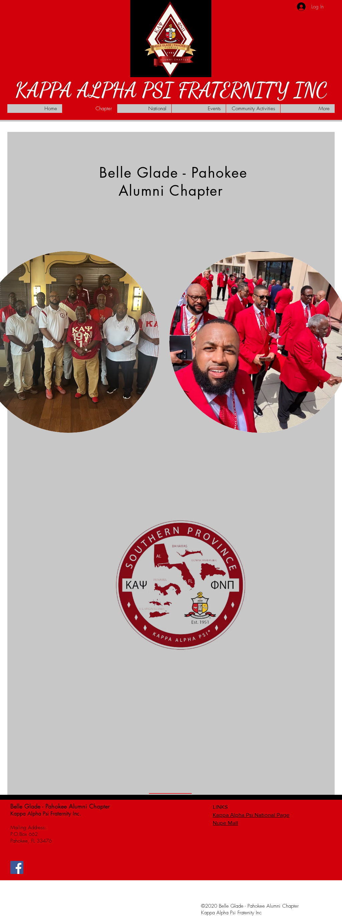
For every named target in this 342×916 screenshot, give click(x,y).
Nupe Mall (225, 822)
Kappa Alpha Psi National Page (251, 814)
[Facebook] (16, 867)
